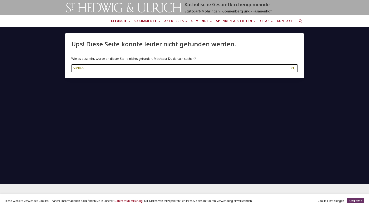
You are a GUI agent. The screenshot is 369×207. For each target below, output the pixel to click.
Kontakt (285, 21)
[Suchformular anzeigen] (300, 21)
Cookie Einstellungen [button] (331, 200)
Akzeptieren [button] (355, 200)
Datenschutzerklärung (128, 201)
